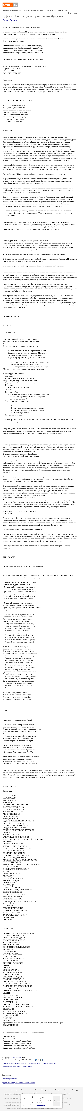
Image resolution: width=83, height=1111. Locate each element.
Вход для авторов (61, 10)
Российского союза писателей (50, 1108)
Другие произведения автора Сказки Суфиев (17, 1066)
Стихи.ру (67, 1090)
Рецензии (26, 10)
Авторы (6, 10)
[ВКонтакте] (36, 1060)
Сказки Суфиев (10, 20)
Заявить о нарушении (49, 1063)
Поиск (33, 10)
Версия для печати (21, 1063)
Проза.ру (75, 1090)
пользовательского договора (16, 1094)
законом (64, 1094)
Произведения (15, 10)
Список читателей (8, 1063)
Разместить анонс (34, 1063)
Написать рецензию (9, 1079)
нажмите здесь (41, 1105)
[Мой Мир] (40, 1060)
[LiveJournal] (43, 1060)
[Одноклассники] (38, 1060)
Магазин (40, 10)
